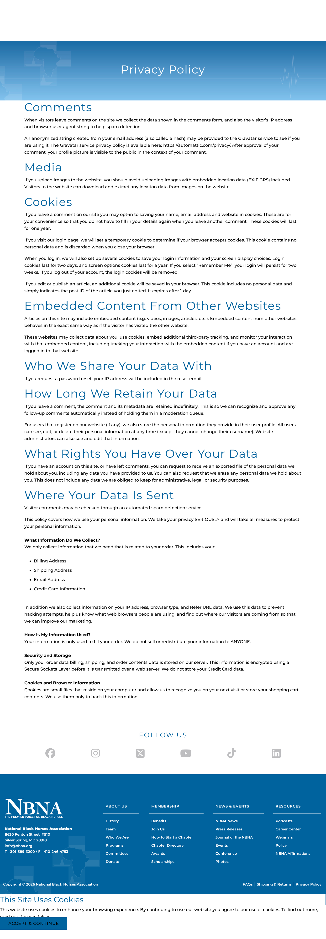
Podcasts (284, 821)
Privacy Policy (308, 884)
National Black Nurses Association (67, 884)
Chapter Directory (167, 845)
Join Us (158, 829)
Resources (288, 806)
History (112, 821)
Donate (112, 861)
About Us (116, 806)
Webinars (284, 837)
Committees (117, 853)
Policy (281, 845)
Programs (115, 845)
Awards (158, 853)
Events (222, 845)
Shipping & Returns (274, 884)
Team (111, 829)
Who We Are (117, 837)
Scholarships (162, 861)
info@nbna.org (18, 846)
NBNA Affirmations (293, 853)
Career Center (288, 829)
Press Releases (229, 829)
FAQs (248, 884)
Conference (226, 853)
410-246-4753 (56, 851)
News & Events (232, 806)
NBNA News (227, 821)
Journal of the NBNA (234, 837)
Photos (222, 861)
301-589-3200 (22, 851)
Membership (165, 806)
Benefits (158, 821)
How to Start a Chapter (172, 837)
